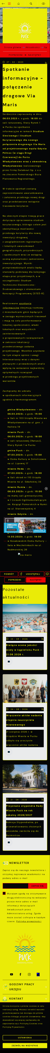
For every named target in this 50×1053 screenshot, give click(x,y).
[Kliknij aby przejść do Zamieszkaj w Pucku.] (25, 525)
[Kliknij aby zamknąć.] (46, 489)
